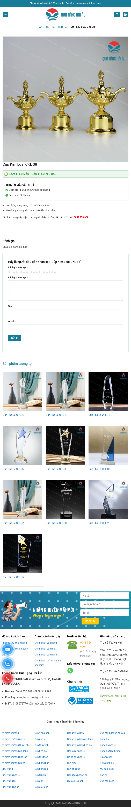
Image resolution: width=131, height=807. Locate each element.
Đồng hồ (104, 739)
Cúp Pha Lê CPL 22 (99, 523)
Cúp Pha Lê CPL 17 (13, 577)
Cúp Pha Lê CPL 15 (13, 414)
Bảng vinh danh (75, 733)
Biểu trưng (7, 769)
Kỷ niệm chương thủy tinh (15, 745)
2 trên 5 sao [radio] (15, 272)
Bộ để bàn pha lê (76, 757)
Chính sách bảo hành (45, 654)
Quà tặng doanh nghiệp (112, 733)
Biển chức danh (75, 781)
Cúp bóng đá (41, 769)
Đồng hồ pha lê (108, 745)
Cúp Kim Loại (60, 27)
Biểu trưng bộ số (10, 787)
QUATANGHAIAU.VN (75, 803)
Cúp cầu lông (41, 787)
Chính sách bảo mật (45, 648)
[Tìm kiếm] (117, 15)
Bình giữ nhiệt (107, 763)
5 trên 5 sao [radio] (49, 272)
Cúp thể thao (41, 757)
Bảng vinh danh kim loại (79, 745)
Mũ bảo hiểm (107, 769)
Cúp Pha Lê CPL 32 (13, 469)
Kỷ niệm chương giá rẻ (13, 763)
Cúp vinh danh (42, 733)
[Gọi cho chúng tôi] (70, 671)
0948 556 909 (81, 217)
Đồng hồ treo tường (110, 751)
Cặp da (103, 775)
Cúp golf (38, 781)
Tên (10, 306)
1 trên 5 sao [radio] (9, 272)
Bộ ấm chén (106, 757)
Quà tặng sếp (107, 781)
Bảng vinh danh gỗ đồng (80, 739)
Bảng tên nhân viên (77, 775)
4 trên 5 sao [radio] (35, 272)
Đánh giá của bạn (18, 267)
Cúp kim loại (40, 751)
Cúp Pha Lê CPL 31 (56, 523)
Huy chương (73, 769)
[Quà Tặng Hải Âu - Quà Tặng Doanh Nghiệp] (65, 14)
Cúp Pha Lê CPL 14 (13, 523)
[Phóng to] (7, 158)
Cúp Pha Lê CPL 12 (56, 414)
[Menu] (5, 15)
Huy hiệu (71, 763)
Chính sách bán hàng (45, 642)
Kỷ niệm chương (10, 733)
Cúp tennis (40, 775)
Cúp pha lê (40, 739)
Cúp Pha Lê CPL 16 (99, 414)
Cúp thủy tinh (41, 745)
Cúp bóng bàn (41, 763)
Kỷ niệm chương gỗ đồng (15, 751)
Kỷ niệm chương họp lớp (14, 757)
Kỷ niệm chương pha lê (14, 739)
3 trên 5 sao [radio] (23, 272)
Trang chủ (42, 27)
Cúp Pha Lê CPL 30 (56, 469)
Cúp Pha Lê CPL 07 (99, 469)
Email (12, 321)
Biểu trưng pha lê (11, 775)
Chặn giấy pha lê (76, 751)
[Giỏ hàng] (125, 15)
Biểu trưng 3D (9, 781)
